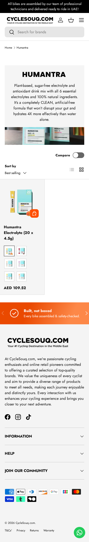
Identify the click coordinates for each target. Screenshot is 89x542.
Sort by (10, 166)
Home (8, 48)
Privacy (21, 530)
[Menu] (81, 20)
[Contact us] (79, 532)
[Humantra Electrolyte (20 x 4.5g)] (22, 201)
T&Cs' (8, 530)
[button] (71, 20)
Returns (34, 530)
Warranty (48, 530)
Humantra (22, 48)
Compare (63, 155)
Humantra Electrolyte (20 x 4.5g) (18, 232)
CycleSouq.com (25, 523)
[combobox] (44, 32)
